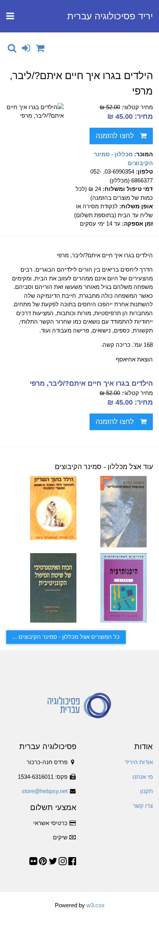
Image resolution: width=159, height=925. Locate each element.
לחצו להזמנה (115, 136)
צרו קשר (143, 805)
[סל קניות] (40, 48)
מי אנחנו (142, 776)
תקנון (146, 791)
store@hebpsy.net (45, 791)
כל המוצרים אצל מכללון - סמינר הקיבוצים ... (66, 636)
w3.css (95, 905)
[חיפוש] (12, 48)
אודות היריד (139, 762)
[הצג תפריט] (10, 16)
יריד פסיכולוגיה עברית (110, 16)
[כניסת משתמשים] (26, 48)
